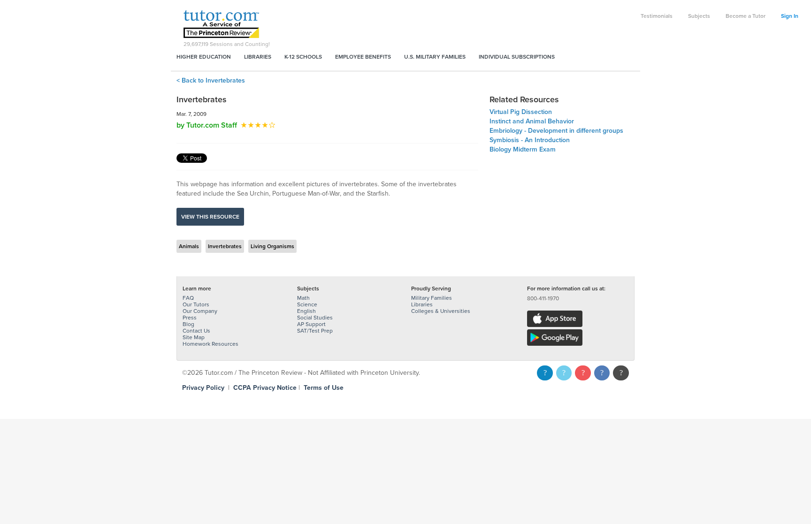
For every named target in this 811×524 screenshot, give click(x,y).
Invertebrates (225, 246)
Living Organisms (272, 246)
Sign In (789, 16)
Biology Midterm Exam (523, 149)
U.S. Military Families (435, 56)
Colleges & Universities (440, 311)
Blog (188, 324)
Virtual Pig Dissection (521, 112)
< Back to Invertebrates (210, 80)
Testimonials (657, 16)
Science (307, 304)
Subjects (699, 16)
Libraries (257, 56)
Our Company (200, 311)
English (306, 311)
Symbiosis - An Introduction (530, 140)
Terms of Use (324, 388)
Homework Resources (210, 344)
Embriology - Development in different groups (556, 131)
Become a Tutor (745, 16)
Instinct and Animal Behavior (532, 121)
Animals (189, 246)
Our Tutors (196, 304)
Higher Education (203, 56)
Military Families (431, 298)
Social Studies (315, 317)
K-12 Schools (303, 56)
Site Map (194, 337)
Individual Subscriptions (517, 56)
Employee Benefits (363, 56)
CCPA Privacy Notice (265, 388)
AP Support (311, 324)
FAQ (188, 298)
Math (303, 298)
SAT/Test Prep (315, 330)
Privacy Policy (203, 388)
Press (190, 317)
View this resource (210, 216)
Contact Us (196, 330)
